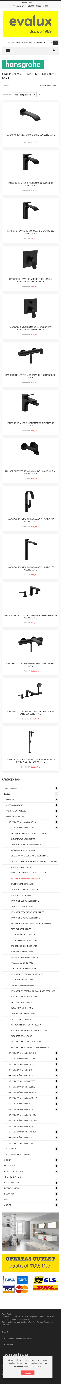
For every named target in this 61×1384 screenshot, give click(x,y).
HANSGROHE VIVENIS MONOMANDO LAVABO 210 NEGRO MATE (30, 520)
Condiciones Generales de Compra (18, 1339)
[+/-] (39, 94)
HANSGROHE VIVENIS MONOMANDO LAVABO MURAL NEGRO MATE (30, 472)
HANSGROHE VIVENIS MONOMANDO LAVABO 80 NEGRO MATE (30, 184)
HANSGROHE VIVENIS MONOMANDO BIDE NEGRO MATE (30, 424)
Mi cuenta (32, 3)
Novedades (8, 1345)
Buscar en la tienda (48, 85)
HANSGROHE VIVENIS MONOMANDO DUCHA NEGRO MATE (30, 376)
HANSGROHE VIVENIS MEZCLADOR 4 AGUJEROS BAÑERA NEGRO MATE (30, 712)
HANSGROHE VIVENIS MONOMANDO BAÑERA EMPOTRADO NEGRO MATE (30, 328)
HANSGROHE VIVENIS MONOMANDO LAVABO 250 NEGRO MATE (30, 568)
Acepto (28, 1373)
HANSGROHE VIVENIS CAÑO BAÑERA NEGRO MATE (30, 135)
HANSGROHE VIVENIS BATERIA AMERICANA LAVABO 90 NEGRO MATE (30, 616)
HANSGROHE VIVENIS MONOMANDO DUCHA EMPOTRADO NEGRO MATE (30, 280)
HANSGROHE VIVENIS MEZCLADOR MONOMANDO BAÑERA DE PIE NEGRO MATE (31, 760)
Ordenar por (6, 95)
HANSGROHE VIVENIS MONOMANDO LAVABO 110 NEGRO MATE (30, 232)
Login (24, 3)
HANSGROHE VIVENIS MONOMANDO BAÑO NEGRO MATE (30, 664)
